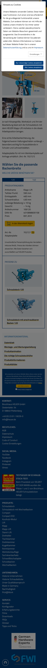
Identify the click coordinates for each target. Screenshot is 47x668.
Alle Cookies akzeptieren (33, 67)
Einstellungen (35, 54)
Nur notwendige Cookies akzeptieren (29, 63)
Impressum (38, 47)
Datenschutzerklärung (12, 47)
